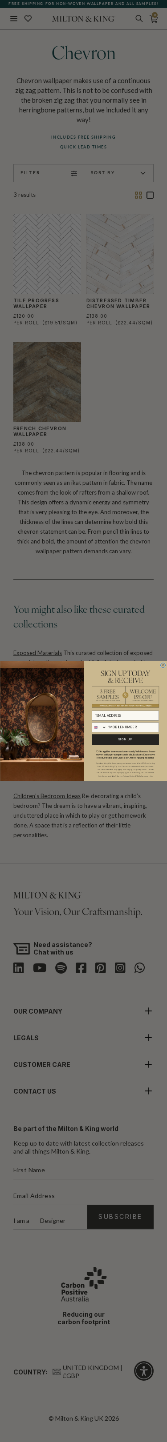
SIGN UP (125, 739)
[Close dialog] (162, 665)
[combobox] (99, 727)
